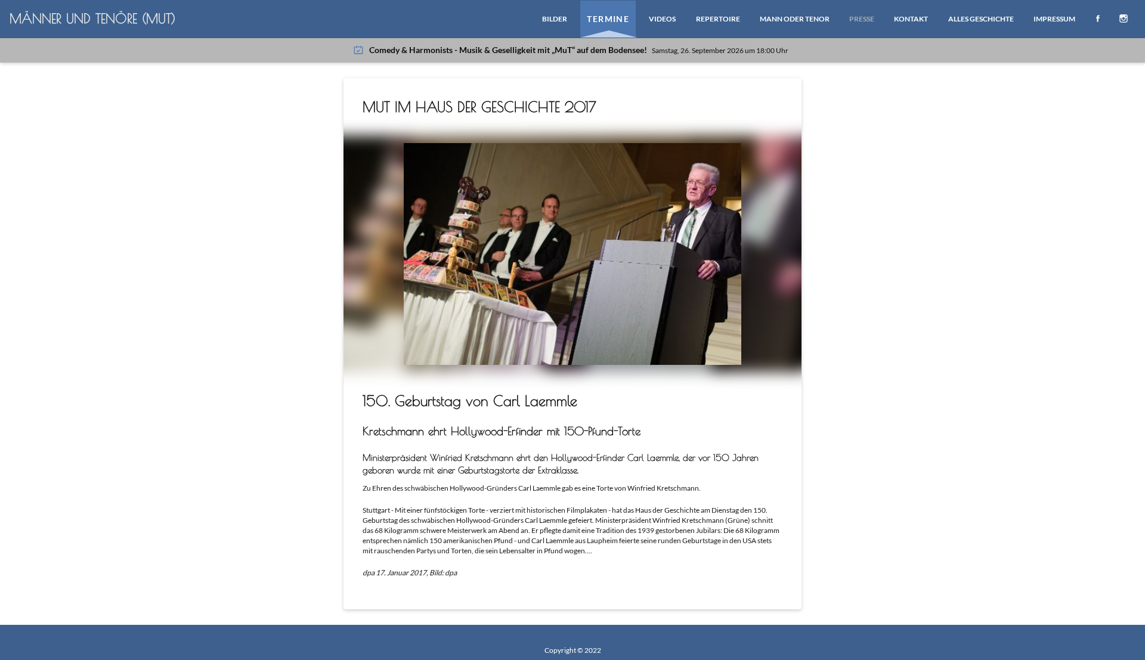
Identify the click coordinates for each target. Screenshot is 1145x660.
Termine (608, 19)
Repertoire (718, 18)
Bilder (554, 18)
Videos (662, 18)
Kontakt (911, 18)
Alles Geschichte (981, 18)
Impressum (1054, 18)
